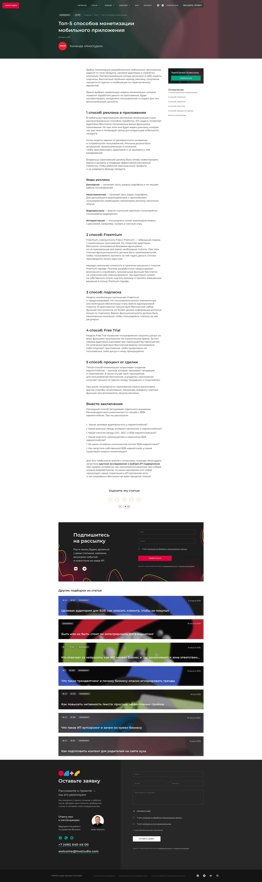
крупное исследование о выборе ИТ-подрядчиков (129, 463)
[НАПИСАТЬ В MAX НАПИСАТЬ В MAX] (158, 5)
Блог (137, 5)
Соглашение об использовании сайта (133, 876)
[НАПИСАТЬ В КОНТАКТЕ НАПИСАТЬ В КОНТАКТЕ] (75, 568)
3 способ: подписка (176, 102)
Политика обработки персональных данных (168, 876)
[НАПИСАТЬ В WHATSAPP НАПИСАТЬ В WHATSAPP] (66, 838)
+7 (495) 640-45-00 (172, 5)
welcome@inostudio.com (78, 851)
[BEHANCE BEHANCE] (210, 875)
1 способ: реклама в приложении (182, 92)
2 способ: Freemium (177, 97)
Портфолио (82, 5)
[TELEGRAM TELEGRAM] (204, 875)
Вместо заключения (177, 115)
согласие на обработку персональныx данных (167, 549)
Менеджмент (65, 15)
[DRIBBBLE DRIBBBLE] (217, 875)
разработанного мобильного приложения (136, 69)
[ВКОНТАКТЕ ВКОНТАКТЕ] (197, 875)
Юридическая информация (104, 876)
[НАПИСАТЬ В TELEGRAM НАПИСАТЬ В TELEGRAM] (162, 5)
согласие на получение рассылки (156, 824)
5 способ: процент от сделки (180, 111)
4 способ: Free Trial (176, 106)
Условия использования (186, 566)
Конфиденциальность (170, 566)
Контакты (148, 5)
